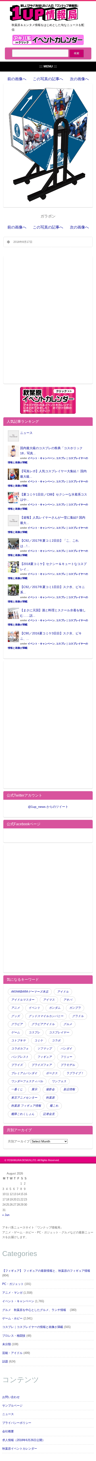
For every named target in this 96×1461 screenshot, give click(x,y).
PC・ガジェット (13, 1284)
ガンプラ (75, 1007)
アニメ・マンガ (12, 1292)
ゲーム (15, 1032)
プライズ (17, 1065)
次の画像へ (79, 79)
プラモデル (68, 1065)
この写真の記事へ (48, 79)
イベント (34, 1007)
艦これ (54, 1105)
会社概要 (8, 1431)
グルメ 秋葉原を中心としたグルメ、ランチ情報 (35, 1310)
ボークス (52, 1073)
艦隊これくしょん (22, 1114)
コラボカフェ (20, 1048)
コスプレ (34, 1032)
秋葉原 (50, 1097)
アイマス (49, 999)
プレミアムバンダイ (24, 1073)
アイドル (63, 991)
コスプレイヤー (59, 1032)
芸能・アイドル (12, 1353)
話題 (5, 1361)
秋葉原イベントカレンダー (19, 1448)
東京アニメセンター (24, 1097)
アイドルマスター (22, 999)
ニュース (26, 433)
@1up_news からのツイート (48, 806)
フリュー (66, 1056)
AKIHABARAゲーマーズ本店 (29, 991)
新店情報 (69, 1089)
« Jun (5, 1215)
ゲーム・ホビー (12, 1318)
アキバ (67, 999)
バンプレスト (20, 1056)
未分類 (6, 1344)
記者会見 (49, 1114)
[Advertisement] (48, 322)
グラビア (17, 1024)
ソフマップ (44, 1048)
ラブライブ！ (75, 1073)
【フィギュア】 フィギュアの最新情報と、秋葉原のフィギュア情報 (46, 1270)
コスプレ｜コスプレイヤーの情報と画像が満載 (32, 1327)
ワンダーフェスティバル (27, 1081)
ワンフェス (59, 1081)
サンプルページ (12, 1405)
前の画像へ (16, 79)
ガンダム (55, 1007)
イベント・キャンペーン (41, 458)
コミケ (38, 1040)
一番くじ (17, 1089)
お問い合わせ (11, 1397)
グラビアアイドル (43, 1024)
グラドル (78, 1016)
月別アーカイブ (19, 1141)
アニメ (15, 1007)
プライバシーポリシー (16, 1422)
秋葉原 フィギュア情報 (26, 1105)
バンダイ (66, 1048)
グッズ (15, 1016)
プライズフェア (41, 1065)
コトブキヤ (18, 1040)
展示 (34, 1089)
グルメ (67, 1024)
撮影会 (50, 1089)
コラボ (56, 1040)
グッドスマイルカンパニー (46, 1016)
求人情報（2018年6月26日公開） (23, 1440)
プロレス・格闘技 (13, 1335)
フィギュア (44, 1056)
